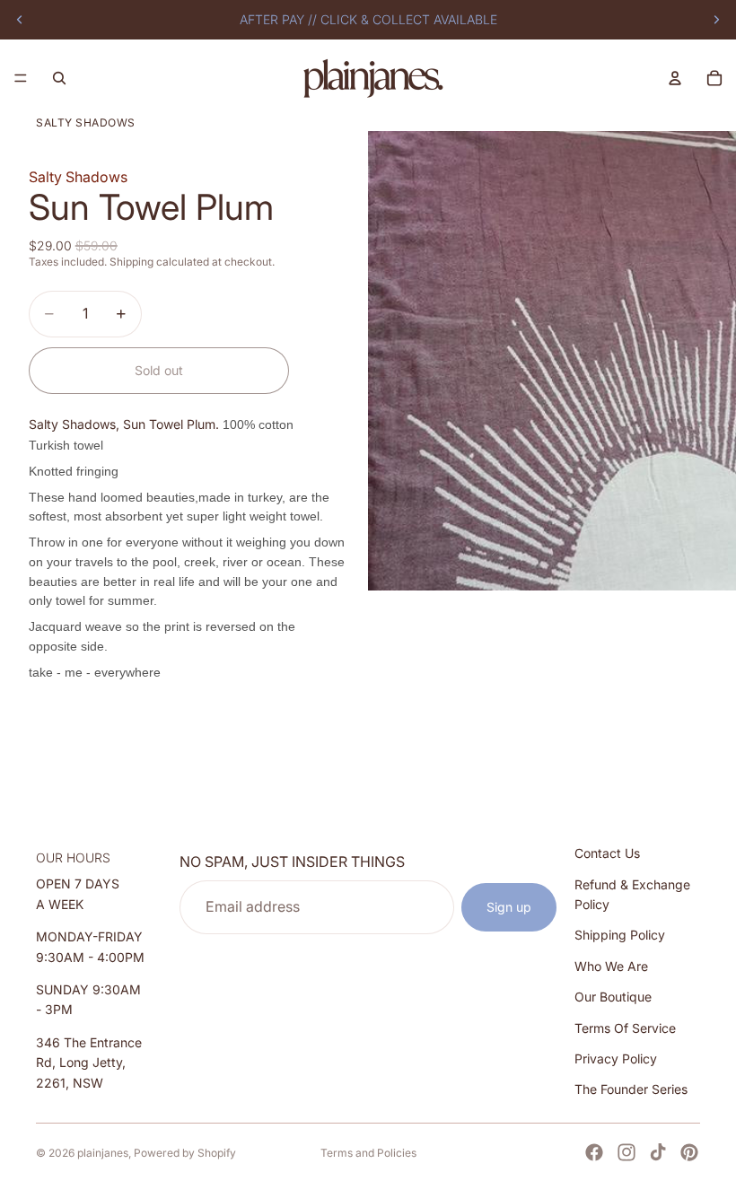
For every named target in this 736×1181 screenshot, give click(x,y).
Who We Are (611, 966)
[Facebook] (594, 1152)
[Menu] (20, 78)
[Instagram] (626, 1152)
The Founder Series (631, 1090)
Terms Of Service (625, 1028)
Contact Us (607, 854)
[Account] (675, 78)
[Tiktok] (658, 1152)
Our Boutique (613, 997)
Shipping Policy (619, 935)
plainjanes (102, 1152)
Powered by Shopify (185, 1152)
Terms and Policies (368, 1152)
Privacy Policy (615, 1058)
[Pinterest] (689, 1152)
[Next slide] (716, 19)
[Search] (59, 78)
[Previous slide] (19, 19)
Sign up (508, 906)
